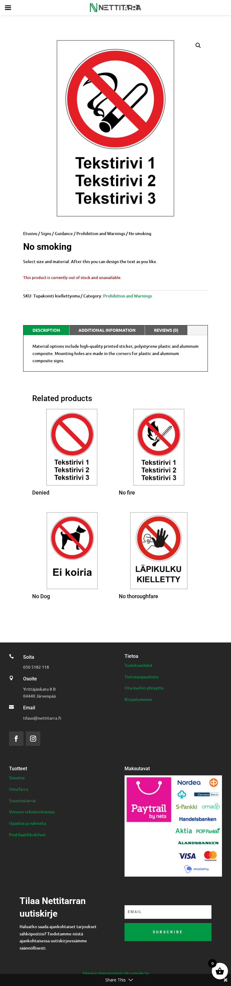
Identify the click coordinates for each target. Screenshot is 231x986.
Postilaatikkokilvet (27, 834)
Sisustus (17, 777)
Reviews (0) (166, 330)
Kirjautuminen (138, 699)
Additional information (107, 330)
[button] (198, 45)
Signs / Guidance (57, 233)
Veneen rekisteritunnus (32, 812)
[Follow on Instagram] (33, 738)
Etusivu (30, 233)
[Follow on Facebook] (16, 738)
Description (46, 330)
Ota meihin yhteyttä (144, 688)
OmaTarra (18, 789)
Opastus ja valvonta (27, 823)
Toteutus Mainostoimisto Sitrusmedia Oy (115, 973)
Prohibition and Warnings (100, 233)
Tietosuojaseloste (142, 677)
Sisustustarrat (22, 800)
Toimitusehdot (138, 665)
